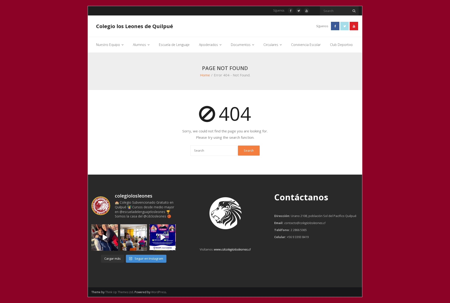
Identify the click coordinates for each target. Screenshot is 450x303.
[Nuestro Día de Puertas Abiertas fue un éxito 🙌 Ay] (133, 237)
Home (205, 75)
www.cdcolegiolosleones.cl (232, 249)
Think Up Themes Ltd (119, 292)
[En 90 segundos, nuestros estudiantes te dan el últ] (104, 237)
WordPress (158, 292)
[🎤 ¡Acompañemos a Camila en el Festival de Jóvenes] (162, 237)
